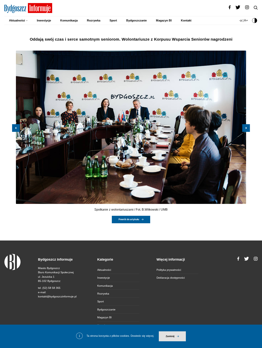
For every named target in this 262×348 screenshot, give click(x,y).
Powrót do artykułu (129, 219)
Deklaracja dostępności (171, 277)
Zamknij (170, 336)
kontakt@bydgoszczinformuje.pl (57, 296)
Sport (113, 20)
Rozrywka (93, 20)
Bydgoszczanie (136, 20)
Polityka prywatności (169, 269)
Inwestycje (44, 20)
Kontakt (186, 20)
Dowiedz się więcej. (142, 335)
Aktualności (17, 20)
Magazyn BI (164, 20)
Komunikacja (69, 20)
